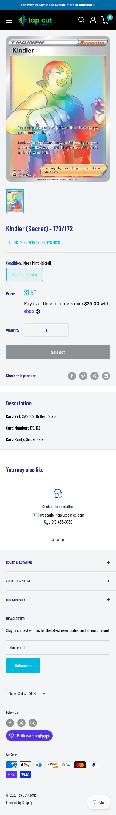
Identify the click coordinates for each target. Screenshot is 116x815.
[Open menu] (9, 20)
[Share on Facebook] (72, 375)
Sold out (58, 352)
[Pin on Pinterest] (83, 375)
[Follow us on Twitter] (21, 723)
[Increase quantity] (62, 330)
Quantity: (13, 330)
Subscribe (23, 665)
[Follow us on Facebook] (10, 723)
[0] (105, 20)
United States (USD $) (22, 693)
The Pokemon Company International (34, 242)
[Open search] (81, 20)
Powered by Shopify (19, 802)
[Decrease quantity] (30, 330)
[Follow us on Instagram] (33, 723)
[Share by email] (106, 375)
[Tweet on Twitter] (94, 375)
